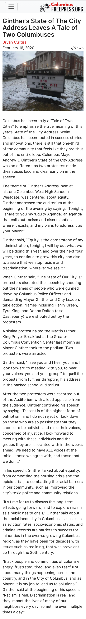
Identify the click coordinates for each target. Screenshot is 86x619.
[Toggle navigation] (11, 6)
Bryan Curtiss (15, 42)
